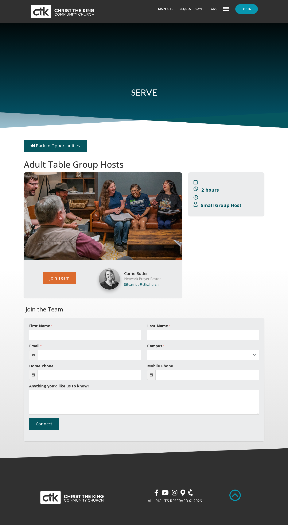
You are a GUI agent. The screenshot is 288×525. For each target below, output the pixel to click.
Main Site (165, 9)
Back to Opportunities (57, 146)
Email (34, 345)
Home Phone (41, 365)
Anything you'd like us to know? (59, 385)
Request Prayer (192, 9)
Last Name (157, 325)
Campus (154, 345)
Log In (247, 9)
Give (214, 9)
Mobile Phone (160, 365)
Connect (44, 424)
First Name (39, 325)
